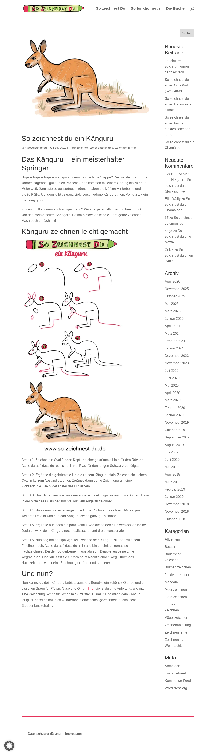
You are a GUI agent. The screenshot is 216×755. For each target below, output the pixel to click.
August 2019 (174, 445)
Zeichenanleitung (101, 147)
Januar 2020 (174, 415)
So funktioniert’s (146, 9)
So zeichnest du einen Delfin (179, 255)
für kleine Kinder (177, 575)
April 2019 (172, 474)
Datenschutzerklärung (44, 733)
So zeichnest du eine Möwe (178, 236)
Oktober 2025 (175, 296)
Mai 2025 (172, 304)
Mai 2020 (172, 385)
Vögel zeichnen (176, 617)
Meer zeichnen (176, 589)
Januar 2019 (174, 497)
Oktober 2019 (175, 430)
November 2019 (177, 422)
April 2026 (172, 281)
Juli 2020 (171, 370)
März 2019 (173, 482)
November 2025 (177, 289)
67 (167, 218)
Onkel (169, 250)
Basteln (170, 547)
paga (168, 231)
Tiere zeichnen (79, 147)
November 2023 (177, 363)
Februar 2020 (175, 408)
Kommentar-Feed (178, 680)
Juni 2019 (172, 459)
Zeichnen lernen (126, 147)
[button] (9, 745)
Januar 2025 (174, 318)
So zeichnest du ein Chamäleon (177, 204)
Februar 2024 (175, 341)
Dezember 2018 (177, 504)
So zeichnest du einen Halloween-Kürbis (178, 104)
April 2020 (172, 393)
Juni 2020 (172, 378)
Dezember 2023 (177, 355)
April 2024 (172, 326)
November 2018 (177, 511)
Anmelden (172, 666)
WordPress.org (176, 688)
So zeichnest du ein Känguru (67, 138)
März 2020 (173, 400)
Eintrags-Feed (175, 673)
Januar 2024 (174, 348)
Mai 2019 (172, 467)
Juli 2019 (171, 452)
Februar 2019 (175, 489)
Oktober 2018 (175, 519)
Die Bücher (176, 9)
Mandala (171, 582)
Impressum (73, 733)
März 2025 (173, 311)
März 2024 (173, 333)
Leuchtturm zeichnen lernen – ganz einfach (178, 66)
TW (167, 174)
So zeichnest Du (110, 9)
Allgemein (172, 539)
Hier (91, 588)
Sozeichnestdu (37, 147)
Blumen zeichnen (178, 567)
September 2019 (177, 437)
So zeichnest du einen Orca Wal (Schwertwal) (177, 85)
